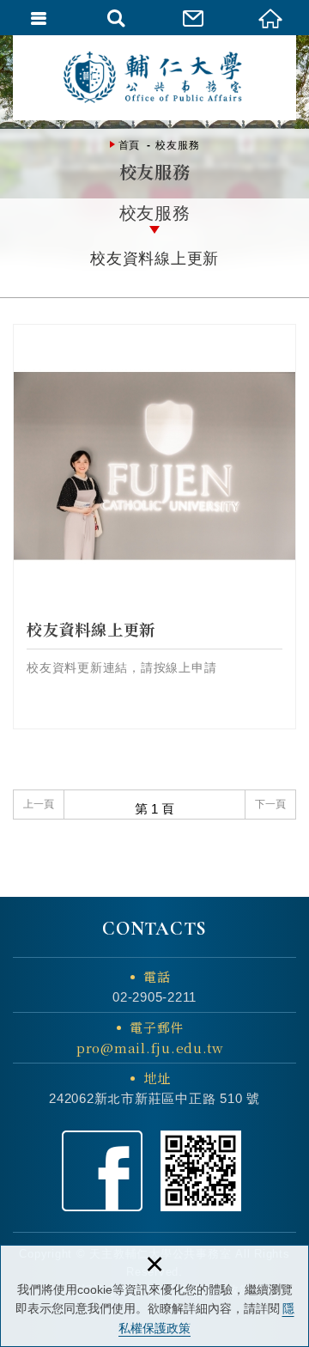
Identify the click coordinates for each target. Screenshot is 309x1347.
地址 (157, 1078)
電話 (157, 976)
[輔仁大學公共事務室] (154, 77)
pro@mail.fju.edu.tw (150, 1048)
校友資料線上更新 (154, 526)
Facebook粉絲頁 (102, 1171)
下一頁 (270, 804)
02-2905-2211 (154, 997)
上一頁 (38, 804)
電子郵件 (150, 1037)
